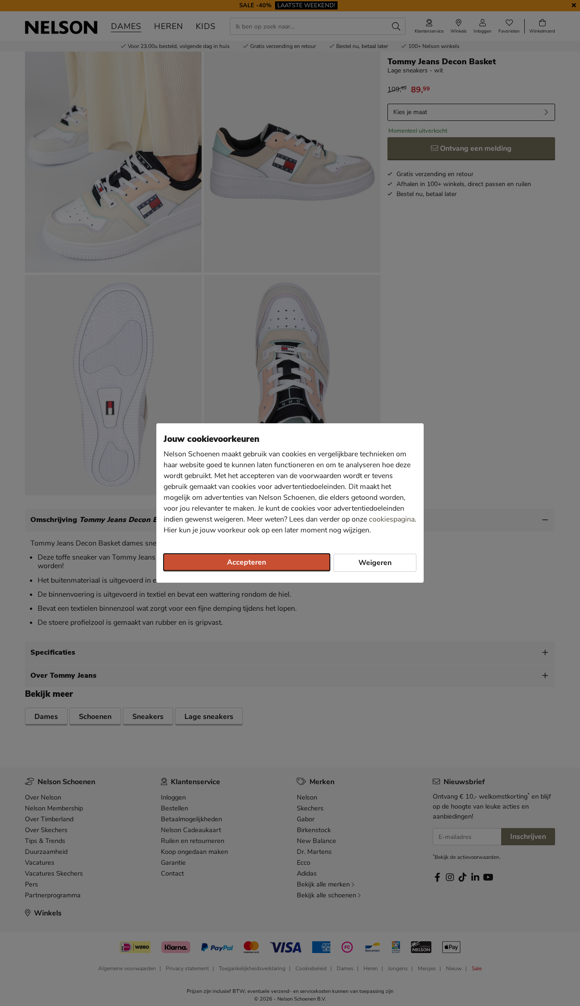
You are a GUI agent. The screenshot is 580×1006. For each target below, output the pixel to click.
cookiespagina (392, 519)
